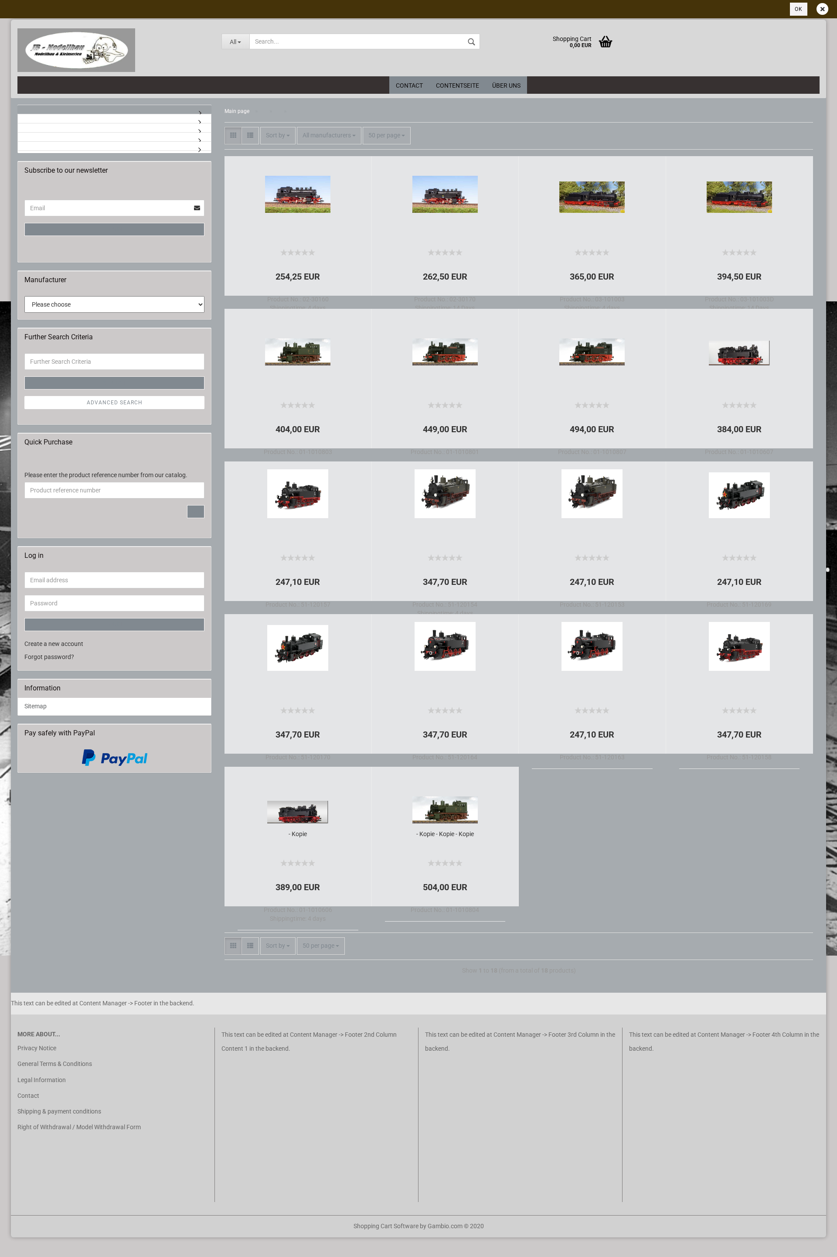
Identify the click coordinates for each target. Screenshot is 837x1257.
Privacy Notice (36, 1048)
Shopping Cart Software (386, 1226)
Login (114, 229)
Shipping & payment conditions (59, 1111)
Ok (799, 9)
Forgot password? (49, 656)
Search (114, 383)
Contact (409, 85)
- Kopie (298, 833)
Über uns (506, 85)
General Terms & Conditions (54, 1063)
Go (196, 512)
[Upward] (24, 1244)
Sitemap (35, 706)
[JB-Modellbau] (112, 50)
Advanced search (115, 403)
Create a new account (53, 643)
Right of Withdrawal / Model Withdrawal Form (79, 1127)
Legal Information (41, 1079)
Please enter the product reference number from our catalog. (105, 474)
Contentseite (457, 85)
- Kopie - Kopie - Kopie (445, 833)
